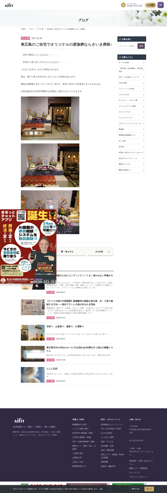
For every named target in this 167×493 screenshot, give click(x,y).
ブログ (31, 29)
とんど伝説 (52, 368)
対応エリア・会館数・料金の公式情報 (113, 456)
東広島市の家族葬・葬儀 (82, 433)
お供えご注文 (77, 462)
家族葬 (121, 129)
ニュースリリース (125, 118)
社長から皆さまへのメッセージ (130, 152)
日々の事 (40, 29)
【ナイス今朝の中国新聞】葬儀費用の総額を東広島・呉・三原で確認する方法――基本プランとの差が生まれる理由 (79, 303)
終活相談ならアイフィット (112, 425)
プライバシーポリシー (138, 477)
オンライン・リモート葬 (128, 100)
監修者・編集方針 (108, 466)
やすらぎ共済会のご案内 (111, 429)
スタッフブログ (125, 112)
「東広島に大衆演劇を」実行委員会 (130, 69)
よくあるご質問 (107, 437)
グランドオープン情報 (127, 106)
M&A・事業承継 (107, 450)
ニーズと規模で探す (80, 429)
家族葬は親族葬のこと (127, 135)
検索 (141, 46)
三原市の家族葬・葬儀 (81, 437)
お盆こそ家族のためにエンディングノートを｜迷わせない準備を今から (79, 277)
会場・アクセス (107, 442)
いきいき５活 (124, 94)
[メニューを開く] (160, 5)
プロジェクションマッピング (130, 123)
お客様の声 (77, 458)
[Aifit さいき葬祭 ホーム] (9, 5)
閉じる (149, 489)
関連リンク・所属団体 (138, 468)
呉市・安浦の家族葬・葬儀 (83, 442)
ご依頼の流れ (77, 453)
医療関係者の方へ (79, 466)
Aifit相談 (150, 5)
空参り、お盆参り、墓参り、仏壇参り (65, 326)
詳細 (101, 489)
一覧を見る (68, 252)
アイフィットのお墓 (126, 89)
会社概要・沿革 (107, 446)
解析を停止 (136, 489)
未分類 (121, 147)
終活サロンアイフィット (128, 158)
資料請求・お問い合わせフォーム (141, 462)
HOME (23, 29)
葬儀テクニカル (125, 164)
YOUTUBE (123, 83)
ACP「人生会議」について (129, 77)
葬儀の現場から (125, 170)
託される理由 (106, 433)
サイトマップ (134, 473)
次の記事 (99, 252)
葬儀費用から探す (79, 425)
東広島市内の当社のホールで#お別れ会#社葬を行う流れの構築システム (79, 349)
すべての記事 (124, 62)
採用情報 (104, 462)
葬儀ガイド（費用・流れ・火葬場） (84, 447)
